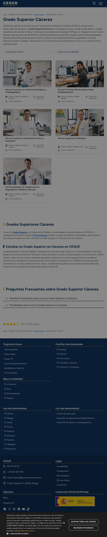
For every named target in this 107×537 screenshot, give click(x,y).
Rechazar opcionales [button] (84, 528)
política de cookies (27, 531)
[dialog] (53, 524)
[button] (37, 533)
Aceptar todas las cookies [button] (83, 522)
